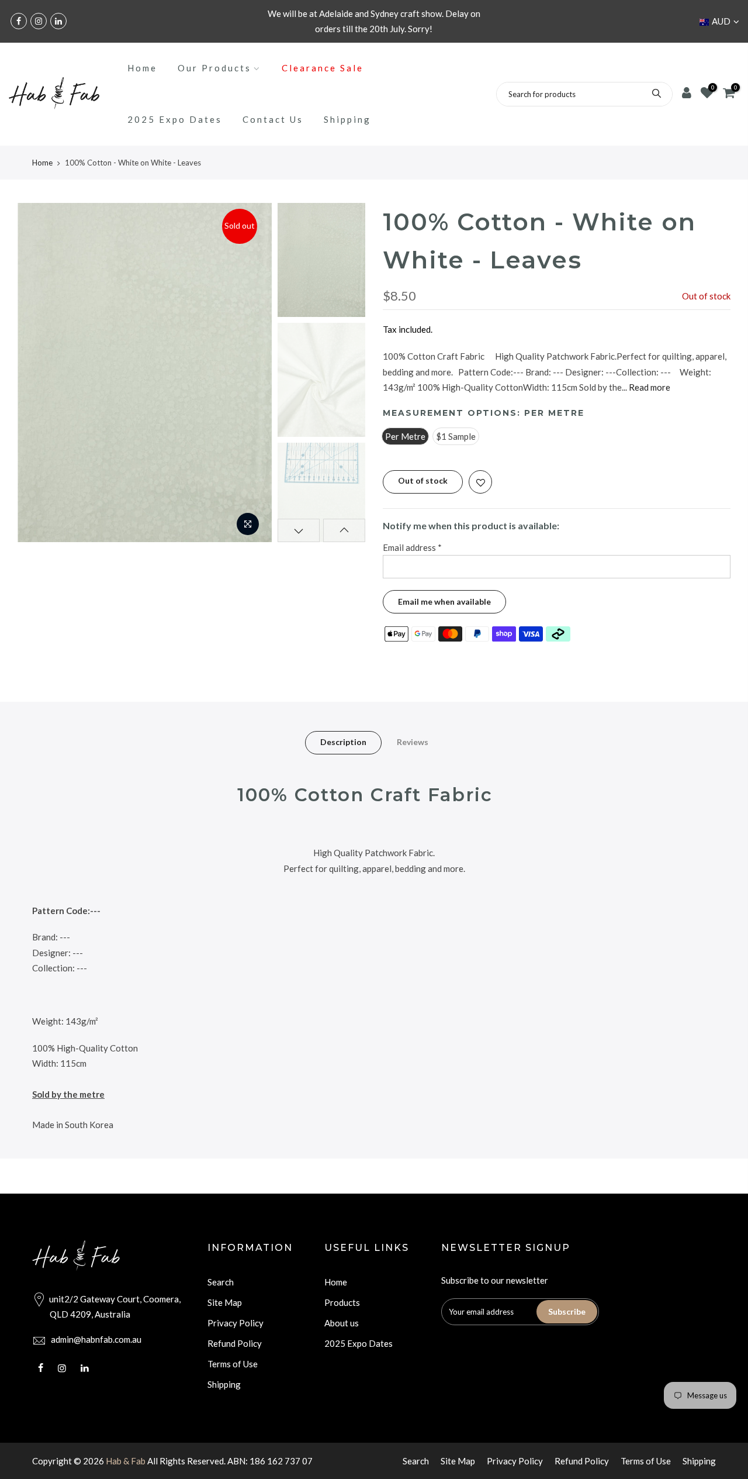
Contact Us (273, 119)
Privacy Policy (235, 1323)
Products (342, 1302)
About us (341, 1323)
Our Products (214, 68)
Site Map (224, 1302)
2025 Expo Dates (174, 119)
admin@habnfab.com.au (96, 1339)
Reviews (412, 742)
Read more (648, 387)
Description (343, 742)
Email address (412, 547)
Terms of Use (232, 1364)
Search (220, 1282)
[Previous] (38, 372)
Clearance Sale (322, 68)
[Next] (251, 372)
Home (142, 68)
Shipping (347, 119)
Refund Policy (234, 1343)
